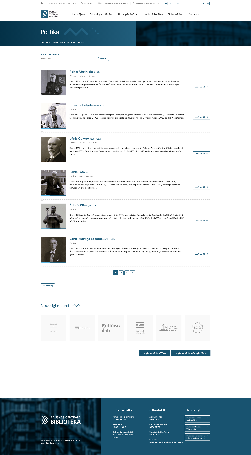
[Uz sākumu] (50, 14)
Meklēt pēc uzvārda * (51, 54)
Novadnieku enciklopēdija (64, 42)
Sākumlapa (45, 42)
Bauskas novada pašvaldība (193, 419)
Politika (81, 42)
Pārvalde (91, 76)
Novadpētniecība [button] (127, 14)
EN (178, 3)
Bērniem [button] (109, 14)
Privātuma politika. (71, 440)
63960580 (88, 3)
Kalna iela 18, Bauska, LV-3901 (147, 3)
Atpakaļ (49, 285)
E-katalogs (96, 14)
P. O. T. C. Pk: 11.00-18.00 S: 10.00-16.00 (59, 3)
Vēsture (73, 76)
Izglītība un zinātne (87, 176)
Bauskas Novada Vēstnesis (193, 428)
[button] (203, 3)
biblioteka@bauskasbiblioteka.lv (114, 3)
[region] (125, 374)
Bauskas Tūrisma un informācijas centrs (195, 437)
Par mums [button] (194, 14)
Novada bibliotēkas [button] (152, 14)
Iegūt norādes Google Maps (191, 354)
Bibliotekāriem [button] (176, 14)
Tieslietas (74, 143)
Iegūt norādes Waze (155, 353)
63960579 (154, 427)
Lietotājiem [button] (78, 14)
